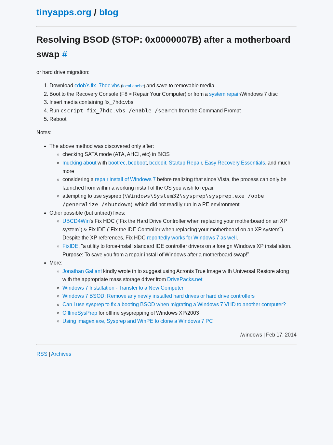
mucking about (79, 162)
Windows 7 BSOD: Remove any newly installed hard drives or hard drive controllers (158, 296)
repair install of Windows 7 (125, 179)
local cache (133, 85)
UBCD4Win (76, 221)
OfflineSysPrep (79, 313)
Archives (61, 354)
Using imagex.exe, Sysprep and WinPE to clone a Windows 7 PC (137, 321)
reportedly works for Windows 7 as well (192, 237)
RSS (41, 354)
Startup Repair (185, 162)
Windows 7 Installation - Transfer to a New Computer (122, 288)
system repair (224, 94)
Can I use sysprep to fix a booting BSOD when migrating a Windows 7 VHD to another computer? (174, 304)
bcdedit (157, 162)
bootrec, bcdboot (127, 162)
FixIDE (70, 246)
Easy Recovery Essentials (235, 162)
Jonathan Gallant (82, 271)
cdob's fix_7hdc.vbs (97, 85)
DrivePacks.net (184, 279)
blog (108, 12)
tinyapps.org (63, 12)
